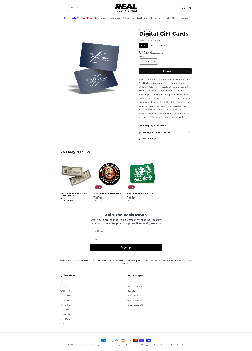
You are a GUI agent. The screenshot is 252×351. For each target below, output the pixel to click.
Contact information (161, 345)
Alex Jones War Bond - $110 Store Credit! (74, 194)
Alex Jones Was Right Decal (141, 193)
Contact (63, 323)
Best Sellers (65, 309)
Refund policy (119, 345)
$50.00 (143, 45)
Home (62, 282)
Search (129, 282)
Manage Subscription (136, 305)
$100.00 (164, 45)
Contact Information (135, 286)
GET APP (64, 286)
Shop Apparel (66, 314)
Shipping (142, 54)
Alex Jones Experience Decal (108, 193)
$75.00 (153, 45)
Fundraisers (65, 300)
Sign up (126, 247)
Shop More (65, 319)
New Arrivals (65, 305)
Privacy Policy (132, 291)
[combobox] (86, 8)
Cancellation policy (177, 345)
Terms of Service (134, 300)
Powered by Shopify (92, 345)
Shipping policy (146, 345)
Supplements (66, 296)
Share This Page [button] (149, 138)
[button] (157, 18)
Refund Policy (132, 296)
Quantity (142, 56)
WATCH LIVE (65, 291)
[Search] (102, 8)
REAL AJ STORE (79, 345)
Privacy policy (106, 345)
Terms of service (132, 345)
